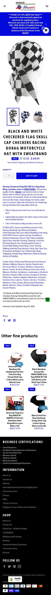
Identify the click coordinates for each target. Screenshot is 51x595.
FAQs (5, 499)
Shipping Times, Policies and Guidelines (19, 507)
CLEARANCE (8, 533)
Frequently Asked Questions (15, 544)
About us (6, 475)
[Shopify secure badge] (15, 581)
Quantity (7, 170)
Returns (6, 483)
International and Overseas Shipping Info (20, 487)
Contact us (7, 479)
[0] (46, 30)
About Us (7, 521)
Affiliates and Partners (12, 537)
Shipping (21, 162)
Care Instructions (10, 491)
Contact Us (7, 525)
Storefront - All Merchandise (15, 529)
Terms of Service (10, 503)
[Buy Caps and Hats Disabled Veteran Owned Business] (25, 6)
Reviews (6, 541)
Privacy (6, 495)
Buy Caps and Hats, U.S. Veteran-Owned (22, 575)
